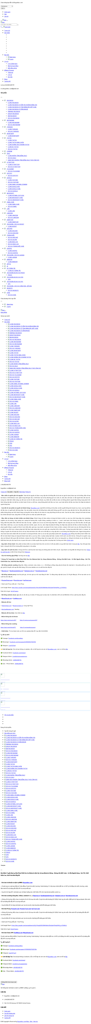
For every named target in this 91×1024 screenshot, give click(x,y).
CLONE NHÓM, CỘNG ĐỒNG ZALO (17, 156)
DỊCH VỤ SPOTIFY (13, 175)
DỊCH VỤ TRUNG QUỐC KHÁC (16, 246)
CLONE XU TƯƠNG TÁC (14, 270)
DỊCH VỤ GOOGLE (13, 191)
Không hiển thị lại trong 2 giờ (8, 982)
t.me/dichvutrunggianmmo (19, 964)
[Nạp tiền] (2, 27)
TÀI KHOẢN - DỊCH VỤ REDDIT (15, 224)
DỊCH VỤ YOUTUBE (13, 182)
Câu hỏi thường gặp (9, 1013)
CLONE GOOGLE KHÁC (14, 189)
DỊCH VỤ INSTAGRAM (14, 125)
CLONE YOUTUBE (13, 180)
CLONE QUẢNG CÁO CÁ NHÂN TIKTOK (18, 145)
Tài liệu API (7, 81)
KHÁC (8, 293)
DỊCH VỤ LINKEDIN (13, 217)
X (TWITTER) (10, 162)
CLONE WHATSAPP (13, 136)
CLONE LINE (11, 211)
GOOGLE (9, 178)
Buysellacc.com (52, 957)
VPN (9, 279)
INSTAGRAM (10, 120)
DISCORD (9, 228)
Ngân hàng (12, 57)
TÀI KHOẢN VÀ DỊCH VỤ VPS (15, 282)
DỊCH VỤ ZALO (12, 158)
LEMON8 (9, 151)
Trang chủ (7, 30)
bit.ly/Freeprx (14, 929)
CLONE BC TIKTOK (13, 147)
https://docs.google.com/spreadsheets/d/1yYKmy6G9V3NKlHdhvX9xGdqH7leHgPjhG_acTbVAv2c (39, 925)
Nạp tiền (6, 55)
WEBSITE (10, 288)
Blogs (5, 79)
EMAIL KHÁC (10, 202)
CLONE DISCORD (13, 231)
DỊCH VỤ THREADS (13, 131)
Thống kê (10, 72)
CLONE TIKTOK (12, 140)
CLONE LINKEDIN (13, 215)
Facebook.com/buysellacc (15, 946)
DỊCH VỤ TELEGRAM (14, 171)
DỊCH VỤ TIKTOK (13, 149)
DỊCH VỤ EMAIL (12, 206)
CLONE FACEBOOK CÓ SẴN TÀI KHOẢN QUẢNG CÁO (22, 105)
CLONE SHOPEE (12, 251)
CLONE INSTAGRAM (13, 122)
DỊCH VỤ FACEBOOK (13, 118)
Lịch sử (6, 61)
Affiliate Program (9, 70)
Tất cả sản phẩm (9, 715)
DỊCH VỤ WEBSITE (13, 290)
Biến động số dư (12, 68)
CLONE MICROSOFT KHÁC (15, 198)
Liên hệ (6, 16)
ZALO (8, 153)
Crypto (11, 59)
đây (66, 957)
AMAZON (9, 259)
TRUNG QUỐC (11, 235)
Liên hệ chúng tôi (9, 1016)
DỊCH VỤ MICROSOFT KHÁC (16, 200)
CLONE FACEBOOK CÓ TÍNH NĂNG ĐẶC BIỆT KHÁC (22, 107)
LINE (8, 209)
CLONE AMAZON (12, 262)
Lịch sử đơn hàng (12, 64)
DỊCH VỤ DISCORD (13, 233)
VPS (9, 284)
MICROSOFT (10, 193)
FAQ (5, 14)
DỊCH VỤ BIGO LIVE (13, 244)
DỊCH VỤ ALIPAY (12, 240)
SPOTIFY (9, 173)
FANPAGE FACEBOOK (14, 111)
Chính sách (7, 12)
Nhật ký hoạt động (13, 66)
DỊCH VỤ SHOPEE (13, 253)
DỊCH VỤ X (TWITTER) (14, 167)
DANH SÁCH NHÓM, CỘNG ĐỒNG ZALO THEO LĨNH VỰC (23, 160)
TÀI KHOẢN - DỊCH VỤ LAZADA (15, 255)
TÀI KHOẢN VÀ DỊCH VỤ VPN (15, 277)
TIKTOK (9, 138)
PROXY (10, 275)
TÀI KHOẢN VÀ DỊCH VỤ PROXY (16, 273)
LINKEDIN (10, 213)
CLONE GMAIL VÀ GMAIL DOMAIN (17, 184)
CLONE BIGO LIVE (13, 242)
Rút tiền (10, 77)
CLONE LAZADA (12, 257)
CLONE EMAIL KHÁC (13, 204)
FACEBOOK (10, 100)
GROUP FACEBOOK (13, 114)
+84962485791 (17, 967)
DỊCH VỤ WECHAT (13, 237)
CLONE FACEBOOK (13, 103)
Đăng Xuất (7, 481)
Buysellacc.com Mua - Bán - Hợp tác (27, 1021)
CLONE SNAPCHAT (13, 222)
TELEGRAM (10, 169)
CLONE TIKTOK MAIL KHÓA (16, 142)
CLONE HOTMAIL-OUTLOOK (16, 195)
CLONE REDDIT (12, 226)
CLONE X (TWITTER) (14, 164)
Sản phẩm (7, 33)
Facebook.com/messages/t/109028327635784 (23, 949)
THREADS (10, 127)
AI (7, 266)
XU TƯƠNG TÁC (11, 268)
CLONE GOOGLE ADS (14, 187)
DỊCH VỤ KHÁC (12, 295)
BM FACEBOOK (12, 116)
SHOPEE (9, 248)
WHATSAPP (10, 133)
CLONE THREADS (13, 129)
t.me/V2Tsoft (12, 953)
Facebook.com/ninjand (19, 960)
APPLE (9, 264)
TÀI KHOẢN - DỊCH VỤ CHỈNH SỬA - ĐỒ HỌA (19, 286)
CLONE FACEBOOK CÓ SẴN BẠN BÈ (18, 109)
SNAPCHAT (10, 220)
